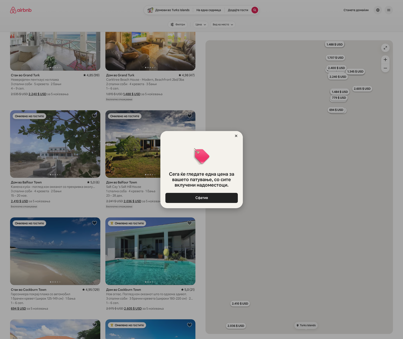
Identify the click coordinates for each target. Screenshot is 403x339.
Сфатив (201, 198)
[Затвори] (236, 136)
